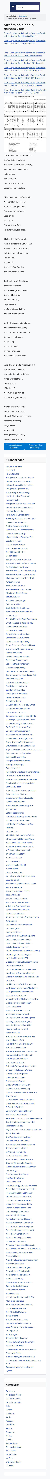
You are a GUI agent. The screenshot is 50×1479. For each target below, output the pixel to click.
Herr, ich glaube (12, 500)
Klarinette (10, 1413)
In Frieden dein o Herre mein (18, 850)
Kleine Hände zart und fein (17, 909)
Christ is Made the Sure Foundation (21, 619)
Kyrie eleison (11, 921)
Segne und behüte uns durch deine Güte (23, 1129)
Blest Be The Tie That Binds (17, 608)
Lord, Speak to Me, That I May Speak (22, 988)
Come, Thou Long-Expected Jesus (20, 645)
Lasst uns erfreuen (14, 932)
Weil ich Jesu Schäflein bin (17, 1234)
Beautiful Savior (13, 596)
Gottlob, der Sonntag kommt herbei (21, 816)
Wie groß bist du (13, 1256)
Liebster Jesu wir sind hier (17, 947)
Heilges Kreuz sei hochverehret (19, 485)
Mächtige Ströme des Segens (18, 1021)
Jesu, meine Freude (14, 887)
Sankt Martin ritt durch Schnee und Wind (24, 1118)
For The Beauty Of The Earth (18, 775)
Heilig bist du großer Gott (17, 488)
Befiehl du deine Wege (15, 600)
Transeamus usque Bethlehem (19, 1193)
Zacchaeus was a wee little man (19, 1367)
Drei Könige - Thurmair (16, 712)
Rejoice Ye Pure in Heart (16, 1114)
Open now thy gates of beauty (19, 1111)
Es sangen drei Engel (15, 764)
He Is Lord (10, 470)
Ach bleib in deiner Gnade (17, 567)
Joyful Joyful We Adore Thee (18, 906)
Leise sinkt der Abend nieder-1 (19, 943)
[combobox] (27, 7)
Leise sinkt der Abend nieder (18, 939)
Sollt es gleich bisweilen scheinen (20, 1144)
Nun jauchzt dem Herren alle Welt (20, 1036)
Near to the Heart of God (17, 1029)
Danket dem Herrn (14, 652)
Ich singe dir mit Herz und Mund (20, 839)
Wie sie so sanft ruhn (15, 1263)
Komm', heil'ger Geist (15, 913)
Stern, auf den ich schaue (17, 1155)
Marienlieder (11, 556)
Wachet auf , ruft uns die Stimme (20, 1342)
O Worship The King (14, 1107)
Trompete (10, 1432)
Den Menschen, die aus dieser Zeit (21, 675)
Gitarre (9, 1409)
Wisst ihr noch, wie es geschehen (20, 1356)
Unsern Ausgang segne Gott (18, 1207)
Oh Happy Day (12, 1330)
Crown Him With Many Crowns (19, 649)
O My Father (11, 1096)
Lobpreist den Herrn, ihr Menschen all (22, 976)
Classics (9, 1439)
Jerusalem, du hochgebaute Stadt (20, 876)
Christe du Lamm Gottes (16, 626)
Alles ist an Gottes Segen (16, 593)
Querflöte (10, 1424)
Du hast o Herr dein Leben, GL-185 (21, 716)
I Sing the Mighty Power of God (19, 537)
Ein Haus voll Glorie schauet (18, 731)
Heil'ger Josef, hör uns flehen (18, 481)
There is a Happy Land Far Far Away (21, 1185)
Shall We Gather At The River (18, 1137)
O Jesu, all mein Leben (15, 1077)
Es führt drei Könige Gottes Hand (20, 746)
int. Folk (9, 1458)
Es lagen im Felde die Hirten (18, 760)
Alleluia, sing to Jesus (15, 1301)
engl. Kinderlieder (13, 1462)
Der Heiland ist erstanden (17, 682)
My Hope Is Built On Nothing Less (20, 1017)
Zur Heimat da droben (15, 1289)
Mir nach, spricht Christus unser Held (22, 999)
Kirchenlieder (11, 1443)
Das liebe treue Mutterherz (18, 664)
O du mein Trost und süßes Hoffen (21, 1066)
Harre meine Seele (14, 466)
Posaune (9, 1421)
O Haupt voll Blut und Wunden (19, 1070)
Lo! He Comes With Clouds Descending (23, 950)
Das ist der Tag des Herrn (17, 660)
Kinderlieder (11, 1454)
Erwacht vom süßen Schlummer (20, 742)
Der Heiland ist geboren (16, 686)
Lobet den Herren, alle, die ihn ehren (22, 962)
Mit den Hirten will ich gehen (18, 1003)
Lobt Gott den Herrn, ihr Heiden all (21, 969)
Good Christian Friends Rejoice (19, 805)
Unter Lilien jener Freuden (17, 1211)
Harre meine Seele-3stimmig (18, 1323)
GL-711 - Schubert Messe (16, 548)
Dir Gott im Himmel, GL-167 (18, 708)
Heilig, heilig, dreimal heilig (17, 492)
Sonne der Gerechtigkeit (16, 1148)
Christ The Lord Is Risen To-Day (19, 623)
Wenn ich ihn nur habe (16, 1241)
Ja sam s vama (12, 1315)
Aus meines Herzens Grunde (18, 589)
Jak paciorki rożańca (14, 872)
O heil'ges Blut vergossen (17, 1073)
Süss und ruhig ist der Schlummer (21, 1166)
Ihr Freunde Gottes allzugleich (19, 842)
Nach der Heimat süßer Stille (18, 1025)
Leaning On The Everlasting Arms (20, 936)
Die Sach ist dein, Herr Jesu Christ (20, 705)
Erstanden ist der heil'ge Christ (19, 738)
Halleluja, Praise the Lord (17, 1319)
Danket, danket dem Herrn (17, 656)
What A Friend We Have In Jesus (19, 1252)
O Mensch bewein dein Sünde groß (21, 1092)
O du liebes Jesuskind (15, 1062)
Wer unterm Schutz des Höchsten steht (23, 1248)
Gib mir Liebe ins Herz (15, 801)
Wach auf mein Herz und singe (19, 1222)
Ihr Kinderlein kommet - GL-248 (19, 846)
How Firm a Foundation (16, 522)
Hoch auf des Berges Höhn (17, 515)
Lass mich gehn (12, 928)
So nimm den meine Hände (18, 1140)
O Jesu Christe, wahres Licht (18, 1085)
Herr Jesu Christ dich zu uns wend (20, 503)
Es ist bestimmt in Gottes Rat (18, 753)
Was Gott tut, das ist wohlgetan (19, 1226)
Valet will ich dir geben (15, 1215)
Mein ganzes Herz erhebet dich (19, 991)
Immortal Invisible (14, 857)
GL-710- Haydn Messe (15, 544)
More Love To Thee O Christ (18, 1010)
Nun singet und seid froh (17, 1058)
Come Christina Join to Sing (18, 634)
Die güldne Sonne (13, 701)
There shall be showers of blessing (21, 1189)
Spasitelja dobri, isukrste (16, 1338)
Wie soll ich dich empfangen (18, 1267)
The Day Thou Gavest (15, 1178)
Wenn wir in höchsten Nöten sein (20, 1245)
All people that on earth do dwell (20, 578)
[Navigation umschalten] (13, 7)
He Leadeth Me (12, 474)
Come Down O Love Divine (17, 637)
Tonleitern (10, 1391)
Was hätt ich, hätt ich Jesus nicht (20, 1230)
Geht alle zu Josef (13, 786)
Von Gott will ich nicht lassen (18, 1219)
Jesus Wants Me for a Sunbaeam (20, 1327)
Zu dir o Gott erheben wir (17, 1286)
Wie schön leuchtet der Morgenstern (22, 1260)
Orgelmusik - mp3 (14, 541)
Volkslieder (10, 1450)
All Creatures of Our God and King (21, 570)
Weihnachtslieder (13, 1447)
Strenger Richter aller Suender (19, 1163)
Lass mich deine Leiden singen (19, 924)
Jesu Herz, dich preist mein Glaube (21, 883)
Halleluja (9, 827)
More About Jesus (13, 1006)
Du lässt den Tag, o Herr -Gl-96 (19, 723)
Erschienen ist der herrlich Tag (19, 734)
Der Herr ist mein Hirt (15, 690)
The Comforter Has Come (17, 1174)
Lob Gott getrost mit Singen (18, 954)
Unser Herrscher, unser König (19, 1204)
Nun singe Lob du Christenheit (19, 1055)
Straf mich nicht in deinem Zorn (19, 1159)
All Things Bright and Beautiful (19, 1304)
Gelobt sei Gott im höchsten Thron (21, 790)
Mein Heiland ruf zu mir (16, 995)
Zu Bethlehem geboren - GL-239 (19, 1282)
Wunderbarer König (14, 1278)
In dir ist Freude (13, 861)
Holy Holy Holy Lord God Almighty (20, 518)
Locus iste (10, 980)
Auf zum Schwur (13, 582)
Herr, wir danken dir (14, 511)
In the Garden (12, 868)
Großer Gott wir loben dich (17, 820)
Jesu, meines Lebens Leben (17, 891)
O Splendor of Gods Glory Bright (20, 1099)
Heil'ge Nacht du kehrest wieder (20, 477)
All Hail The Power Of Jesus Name (20, 574)
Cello (8, 1406)
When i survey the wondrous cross (21, 1349)
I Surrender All (12, 831)
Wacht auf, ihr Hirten (15, 1345)
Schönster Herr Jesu (14, 1126)
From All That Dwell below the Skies (21, 779)
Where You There (13, 1353)
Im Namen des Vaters (15, 854)
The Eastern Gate (13, 1181)
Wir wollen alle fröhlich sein (18, 1271)
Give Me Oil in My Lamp (16, 1312)
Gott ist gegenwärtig (15, 813)
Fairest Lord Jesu (13, 768)
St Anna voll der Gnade (16, 1152)
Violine (9, 1436)
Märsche (9, 1465)
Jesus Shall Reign (13, 895)
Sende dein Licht (13, 1133)
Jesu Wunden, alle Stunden (17, 902)
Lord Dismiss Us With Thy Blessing (21, 984)
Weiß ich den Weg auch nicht (18, 1237)
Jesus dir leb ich (12, 880)
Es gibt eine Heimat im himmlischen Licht (24, 749)
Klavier (9, 1417)
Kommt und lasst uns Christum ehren (22, 917)
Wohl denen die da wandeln (18, 1275)
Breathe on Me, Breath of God (19, 611)
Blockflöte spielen (13, 1402)
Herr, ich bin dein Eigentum (17, 496)
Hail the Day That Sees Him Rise (19, 824)
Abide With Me (12, 1293)
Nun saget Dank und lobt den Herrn (21, 1051)
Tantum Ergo (11, 1170)
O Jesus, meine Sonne (15, 1081)
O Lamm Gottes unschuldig (18, 1088)
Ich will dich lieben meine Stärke (20, 835)
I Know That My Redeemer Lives (20, 529)
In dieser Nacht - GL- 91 (16, 865)
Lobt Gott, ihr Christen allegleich (20, 973)
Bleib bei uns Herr (13, 604)
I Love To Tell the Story (15, 533)
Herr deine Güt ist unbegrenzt (19, 507)
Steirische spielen (13, 1398)
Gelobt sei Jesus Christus (16, 794)
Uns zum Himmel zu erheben (18, 1200)
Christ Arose (11, 615)
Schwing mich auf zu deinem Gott (20, 1122)
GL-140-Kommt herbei (15, 552)
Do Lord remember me (16, 1308)
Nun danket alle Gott (15, 1040)
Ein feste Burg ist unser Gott (18, 727)
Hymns (9, 1370)
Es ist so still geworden (16, 757)
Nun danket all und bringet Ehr (19, 1044)
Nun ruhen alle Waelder (16, 1047)
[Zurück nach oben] (46, 1474)
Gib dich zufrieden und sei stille (19, 798)
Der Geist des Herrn (14, 678)
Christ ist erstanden (14, 630)
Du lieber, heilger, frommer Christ (20, 719)
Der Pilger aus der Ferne (16, 693)
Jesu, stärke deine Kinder (16, 898)
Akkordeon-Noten (14, 1395)
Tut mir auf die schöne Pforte (18, 1196)
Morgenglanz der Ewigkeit (17, 1014)
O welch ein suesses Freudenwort (20, 1103)
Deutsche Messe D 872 (16, 697)
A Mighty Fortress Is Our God (18, 559)
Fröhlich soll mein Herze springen (20, 783)
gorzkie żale (11, 809)
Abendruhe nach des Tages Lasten (21, 563)
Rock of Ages (11, 1334)
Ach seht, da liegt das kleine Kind (20, 1297)
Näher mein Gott (13, 1032)
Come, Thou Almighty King (17, 641)
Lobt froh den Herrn (14, 965)
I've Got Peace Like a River (17, 526)
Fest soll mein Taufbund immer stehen (22, 772)
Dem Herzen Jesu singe (16, 667)
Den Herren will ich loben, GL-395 (20, 671)
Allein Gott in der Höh (15, 585)
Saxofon (9, 1428)
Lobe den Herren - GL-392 (17, 958)
